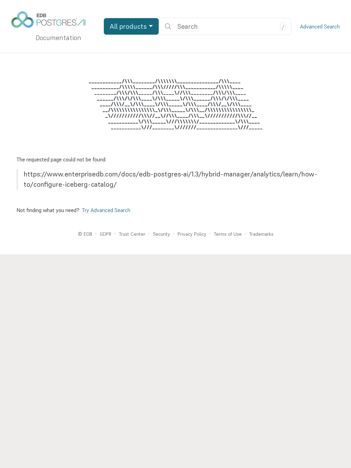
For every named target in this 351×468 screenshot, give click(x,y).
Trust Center (132, 234)
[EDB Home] (52, 19)
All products (128, 26)
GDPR (105, 234)
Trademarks (261, 234)
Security (161, 234)
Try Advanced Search (106, 210)
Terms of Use (228, 234)
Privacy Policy (192, 234)
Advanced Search (320, 26)
